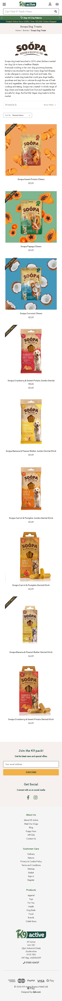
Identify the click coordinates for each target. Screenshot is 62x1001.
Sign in (31, 876)
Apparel (31, 895)
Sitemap (31, 868)
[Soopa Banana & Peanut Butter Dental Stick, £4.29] (31, 622)
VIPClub (31, 834)
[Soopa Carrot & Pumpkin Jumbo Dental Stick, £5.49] (31, 488)
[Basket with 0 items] (57, 4)
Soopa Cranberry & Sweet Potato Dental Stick (31, 719)
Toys (31, 899)
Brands (31, 917)
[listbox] (22, 115)
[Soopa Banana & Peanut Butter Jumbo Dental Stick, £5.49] (31, 421)
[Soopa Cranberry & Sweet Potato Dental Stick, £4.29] (31, 690)
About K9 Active (31, 820)
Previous (2, 18)
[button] (31, 105)
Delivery (31, 854)
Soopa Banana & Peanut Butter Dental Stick (31, 652)
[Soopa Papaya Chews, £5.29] (31, 217)
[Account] (50, 4)
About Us (31, 814)
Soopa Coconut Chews (31, 313)
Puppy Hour (31, 831)
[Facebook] (28, 797)
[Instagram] (35, 797)
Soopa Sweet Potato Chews (31, 179)
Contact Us (31, 838)
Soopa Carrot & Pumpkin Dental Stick (31, 585)
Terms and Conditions (31, 865)
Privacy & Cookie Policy (31, 861)
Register (31, 879)
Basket (31, 872)
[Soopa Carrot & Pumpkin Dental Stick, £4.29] (31, 555)
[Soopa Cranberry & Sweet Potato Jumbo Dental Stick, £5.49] (31, 351)
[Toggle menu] (4, 4)
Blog (31, 827)
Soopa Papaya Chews (31, 246)
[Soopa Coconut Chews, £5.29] (31, 284)
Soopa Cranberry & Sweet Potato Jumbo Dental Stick (31, 382)
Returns (31, 857)
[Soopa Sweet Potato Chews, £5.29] (31, 150)
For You (31, 902)
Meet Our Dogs (31, 823)
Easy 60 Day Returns (33, 17)
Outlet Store (31, 921)
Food (31, 913)
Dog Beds (31, 910)
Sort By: (8, 115)
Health (31, 906)
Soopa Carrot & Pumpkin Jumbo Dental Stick (31, 518)
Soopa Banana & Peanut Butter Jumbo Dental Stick (31, 451)
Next (60, 18)
